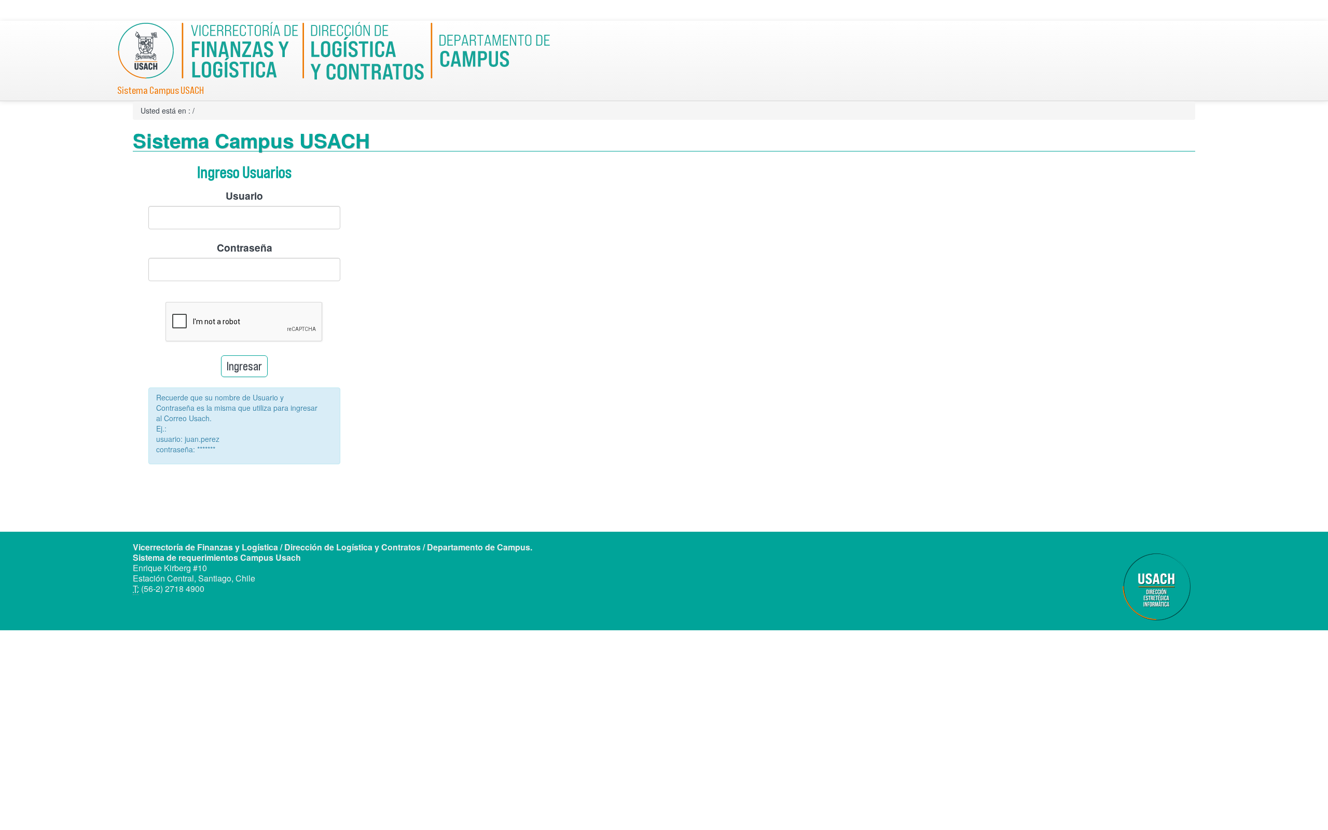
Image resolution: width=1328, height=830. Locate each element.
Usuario (244, 195)
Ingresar (244, 366)
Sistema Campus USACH (160, 90)
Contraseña (244, 247)
